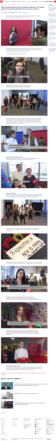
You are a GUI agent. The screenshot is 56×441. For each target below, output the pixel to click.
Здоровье (2, 427)
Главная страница (3, 4)
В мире (2, 429)
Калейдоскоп (3, 432)
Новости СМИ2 (3, 412)
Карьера (13, 424)
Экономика (3, 422)
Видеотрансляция (27, 420)
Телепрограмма (13, 1)
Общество (13, 4)
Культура (2, 425)
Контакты (40, 1)
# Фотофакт (3, 374)
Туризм (2, 430)
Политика (2, 420)
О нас (13, 420)
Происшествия (3, 434)
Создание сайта (49, 438)
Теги (24, 422)
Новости (9, 4)
